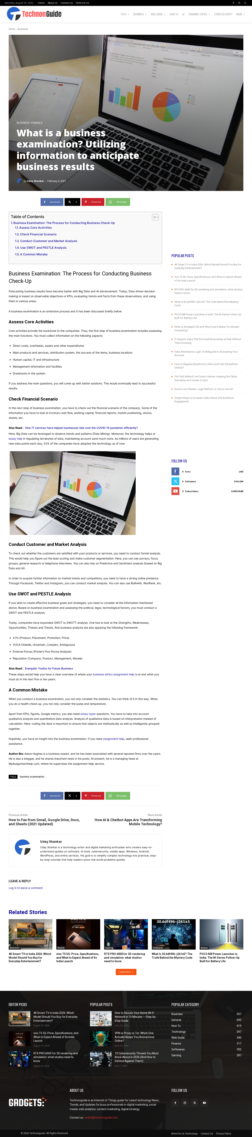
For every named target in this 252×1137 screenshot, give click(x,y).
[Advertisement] (207, 225)
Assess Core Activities (35, 227)
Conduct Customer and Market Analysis (48, 241)
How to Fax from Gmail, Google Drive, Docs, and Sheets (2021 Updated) (44, 822)
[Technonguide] (10, 14)
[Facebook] (233, 3)
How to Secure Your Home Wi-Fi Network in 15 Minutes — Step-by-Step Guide (136, 1016)
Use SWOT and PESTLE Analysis (43, 247)
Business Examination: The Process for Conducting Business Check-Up (64, 223)
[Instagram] (239, 3)
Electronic (14, 947)
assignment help (113, 738)
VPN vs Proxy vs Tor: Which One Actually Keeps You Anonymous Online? (134, 1037)
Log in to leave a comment (26, 887)
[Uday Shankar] (20, 181)
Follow (238, 481)
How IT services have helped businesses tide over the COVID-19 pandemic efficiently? (81, 427)
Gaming (109, 947)
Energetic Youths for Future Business (49, 668)
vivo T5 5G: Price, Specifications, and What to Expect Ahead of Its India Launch (77, 957)
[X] (245, 3)
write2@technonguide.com (101, 1117)
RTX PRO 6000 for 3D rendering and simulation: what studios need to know (124, 957)
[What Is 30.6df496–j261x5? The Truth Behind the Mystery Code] (173, 934)
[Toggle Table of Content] (153, 217)
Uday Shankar (35, 181)
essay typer (88, 713)
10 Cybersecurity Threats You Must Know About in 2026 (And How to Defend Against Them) (136, 1057)
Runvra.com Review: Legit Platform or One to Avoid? (203, 389)
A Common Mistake (34, 254)
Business (23, 29)
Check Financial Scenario (38, 234)
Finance (37, 122)
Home (12, 29)
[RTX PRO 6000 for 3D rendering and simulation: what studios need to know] (126, 934)
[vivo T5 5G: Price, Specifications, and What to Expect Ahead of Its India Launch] (78, 934)
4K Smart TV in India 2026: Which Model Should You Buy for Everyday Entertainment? (30, 957)
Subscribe (237, 491)
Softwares (158, 947)
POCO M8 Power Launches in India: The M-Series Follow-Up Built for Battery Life (219, 957)
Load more (125, 972)
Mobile (60, 947)
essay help (15, 438)
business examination (32, 776)
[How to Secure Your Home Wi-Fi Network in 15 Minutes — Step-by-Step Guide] (101, 1018)
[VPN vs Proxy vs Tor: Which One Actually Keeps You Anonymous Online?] (101, 1038)
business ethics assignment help (113, 674)
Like (241, 471)
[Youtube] (204, 1103)
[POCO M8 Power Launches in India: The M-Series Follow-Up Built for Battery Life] (221, 934)
